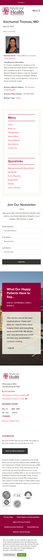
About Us (11, 128)
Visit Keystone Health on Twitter (13, 399)
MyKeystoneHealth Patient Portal (21, 168)
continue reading (14, 341)
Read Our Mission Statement (15, 451)
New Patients (13, 144)
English (18, 98)
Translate (21, 2)
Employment (13, 180)
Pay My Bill (12, 172)
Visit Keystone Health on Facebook (15, 395)
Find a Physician (14, 176)
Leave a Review (14, 188)
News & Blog (13, 136)
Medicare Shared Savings (21, 532)
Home (10, 125)
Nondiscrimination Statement (13, 527)
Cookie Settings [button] (9, 555)
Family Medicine (22, 56)
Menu (35, 10)
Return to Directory (9, 31)
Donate (11, 184)
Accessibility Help (33, 527)
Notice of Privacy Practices (21, 522)
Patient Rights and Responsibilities (28, 517)
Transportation (13, 132)
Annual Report (13, 140)
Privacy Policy (8, 517)
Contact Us (12, 148)
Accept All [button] (21, 555)
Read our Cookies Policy (10, 421)
